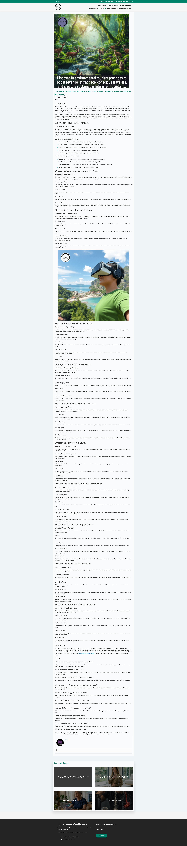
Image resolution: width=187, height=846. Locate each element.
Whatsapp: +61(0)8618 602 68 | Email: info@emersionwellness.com (116, 1)
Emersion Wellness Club (124, 8)
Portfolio (110, 5)
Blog (115, 5)
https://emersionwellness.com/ (86, 653)
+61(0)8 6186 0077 (70, 840)
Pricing (104, 5)
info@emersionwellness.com (72, 837)
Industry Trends (111, 8)
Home (99, 5)
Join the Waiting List (125, 5)
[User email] (56, 750)
